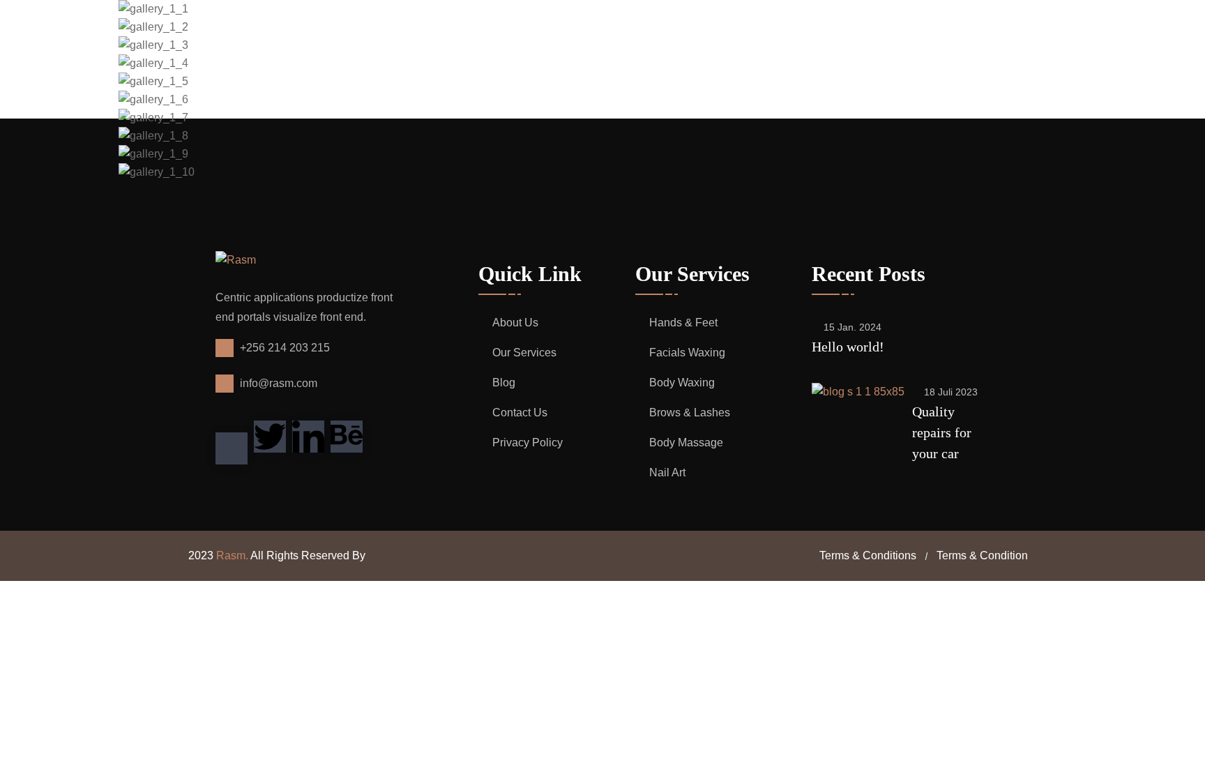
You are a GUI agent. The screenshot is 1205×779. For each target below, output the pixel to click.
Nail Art (667, 472)
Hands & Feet (683, 322)
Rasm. (232, 555)
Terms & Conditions (867, 555)
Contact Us (519, 412)
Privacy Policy (527, 442)
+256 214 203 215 (285, 348)
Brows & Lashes (689, 412)
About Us (515, 322)
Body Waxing (682, 382)
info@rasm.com (278, 383)
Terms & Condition (982, 555)
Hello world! (848, 346)
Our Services (524, 352)
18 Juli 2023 (951, 392)
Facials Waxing (687, 352)
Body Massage (686, 442)
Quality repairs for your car (941, 432)
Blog (503, 382)
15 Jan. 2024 (852, 327)
